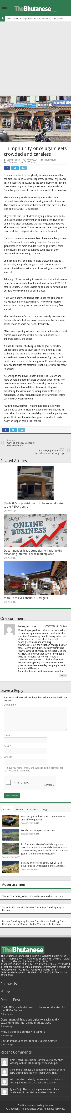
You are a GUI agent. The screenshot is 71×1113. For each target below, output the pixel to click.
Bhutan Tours (33, 921)
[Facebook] (4, 992)
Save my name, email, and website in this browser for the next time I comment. (33, 769)
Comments (32, 809)
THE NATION (50, 160)
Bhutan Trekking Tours (53, 921)
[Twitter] (10, 992)
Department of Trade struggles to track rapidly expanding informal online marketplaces (33, 552)
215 (37, 834)
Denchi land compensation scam (38, 830)
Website (8, 757)
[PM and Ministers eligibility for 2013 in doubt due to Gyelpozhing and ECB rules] (10, 867)
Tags (45, 809)
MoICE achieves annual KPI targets (26, 598)
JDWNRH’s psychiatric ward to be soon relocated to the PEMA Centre (32, 1009)
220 (37, 823)
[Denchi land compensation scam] (10, 835)
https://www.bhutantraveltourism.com (43, 896)
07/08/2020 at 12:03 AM (55, 626)
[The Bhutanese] (35, 8)
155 (18, 857)
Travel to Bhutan (51, 924)
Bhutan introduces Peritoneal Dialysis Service (29, 1041)
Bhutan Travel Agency (13, 921)
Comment (10, 704)
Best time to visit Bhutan (15, 924)
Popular (7, 809)
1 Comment (12, 162)
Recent (19, 809)
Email (7, 746)
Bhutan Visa (35, 924)
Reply (63, 675)
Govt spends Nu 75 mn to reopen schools (21, 443)
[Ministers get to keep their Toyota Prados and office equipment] (10, 821)
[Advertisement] (35, 58)
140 (37, 869)
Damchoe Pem (13, 160)
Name (8, 735)
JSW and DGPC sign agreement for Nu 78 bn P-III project (35, 18)
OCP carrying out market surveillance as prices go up (49, 451)
